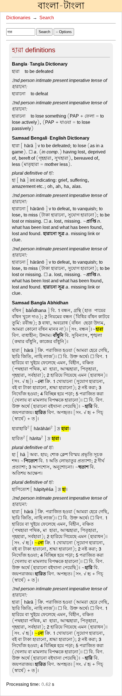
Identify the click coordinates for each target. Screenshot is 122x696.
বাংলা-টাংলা (61, 6)
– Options (64, 32)
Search (46, 18)
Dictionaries (18, 18)
